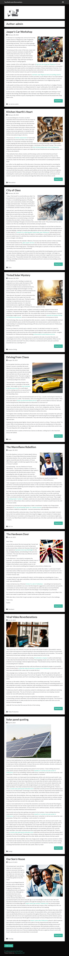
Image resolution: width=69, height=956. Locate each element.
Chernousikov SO (20, 953)
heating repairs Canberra (15, 499)
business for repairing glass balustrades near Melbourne (33, 232)
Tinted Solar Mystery (18, 275)
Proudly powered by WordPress (13, 951)
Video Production (13, 712)
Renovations (11, 182)
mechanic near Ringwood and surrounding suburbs (46, 74)
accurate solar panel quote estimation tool (21, 788)
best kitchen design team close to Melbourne (46, 147)
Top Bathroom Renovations (13, 2)
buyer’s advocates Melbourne (39, 920)
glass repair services (28, 242)
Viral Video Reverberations (21, 616)
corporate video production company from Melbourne (34, 668)
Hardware (11, 609)
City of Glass (13, 190)
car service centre (13, 104)
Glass (10, 267)
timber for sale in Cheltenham (34, 584)
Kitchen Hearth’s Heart (19, 111)
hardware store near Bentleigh (24, 550)
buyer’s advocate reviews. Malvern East (37, 903)
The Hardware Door (17, 534)
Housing (10, 938)
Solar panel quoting (17, 719)
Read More (58, 100)
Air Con (10, 526)
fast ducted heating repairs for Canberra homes (27, 507)
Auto (9, 439)
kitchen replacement (21, 137)
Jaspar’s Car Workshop (19, 31)
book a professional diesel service (27, 400)
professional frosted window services (44, 334)
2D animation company (40, 658)
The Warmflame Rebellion (21, 446)
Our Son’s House (15, 859)
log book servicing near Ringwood (46, 64)
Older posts (8, 945)
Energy (10, 851)
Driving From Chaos (17, 357)
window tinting (12, 349)
